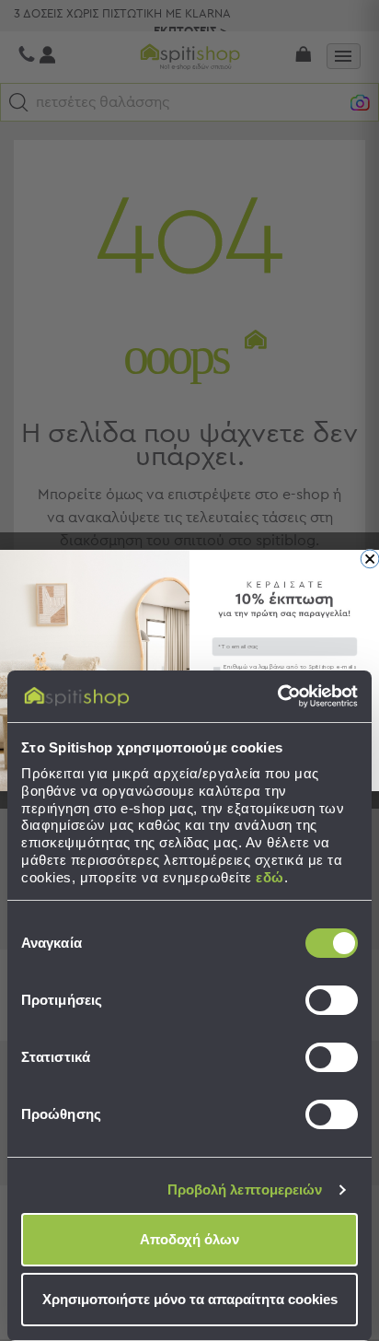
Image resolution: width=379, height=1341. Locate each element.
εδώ (270, 877)
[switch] (331, 1000)
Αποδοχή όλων (189, 1239)
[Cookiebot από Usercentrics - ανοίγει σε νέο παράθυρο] (277, 696)
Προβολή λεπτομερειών (245, 1189)
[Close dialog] (370, 559)
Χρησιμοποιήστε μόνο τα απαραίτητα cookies (190, 1299)
